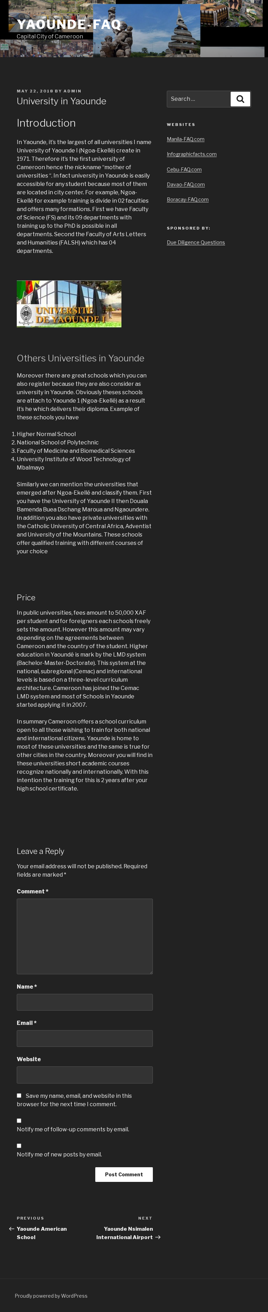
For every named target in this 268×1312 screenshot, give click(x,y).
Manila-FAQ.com (185, 139)
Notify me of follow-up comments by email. (73, 1129)
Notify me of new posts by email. (59, 1154)
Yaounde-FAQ (69, 24)
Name (27, 986)
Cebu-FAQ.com (184, 169)
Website (29, 1059)
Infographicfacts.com (192, 154)
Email (27, 1023)
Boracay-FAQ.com (188, 199)
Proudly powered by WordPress (51, 1296)
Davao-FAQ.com (186, 184)
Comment (33, 891)
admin (73, 91)
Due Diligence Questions (196, 242)
